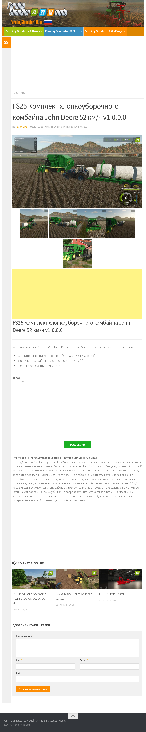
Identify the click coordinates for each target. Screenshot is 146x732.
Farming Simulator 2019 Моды (104, 31)
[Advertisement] (77, 62)
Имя (19, 660)
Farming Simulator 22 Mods (62, 31)
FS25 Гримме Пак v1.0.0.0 (114, 594)
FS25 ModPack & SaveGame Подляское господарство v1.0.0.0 (29, 598)
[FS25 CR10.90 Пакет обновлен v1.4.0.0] (77, 579)
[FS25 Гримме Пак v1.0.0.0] (120, 579)
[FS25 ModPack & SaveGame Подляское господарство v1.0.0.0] (34, 579)
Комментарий (24, 636)
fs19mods (21, 126)
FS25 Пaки (19, 92)
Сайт (19, 672)
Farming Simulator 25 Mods (23, 31)
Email (84, 660)
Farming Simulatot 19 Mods (48, 720)
